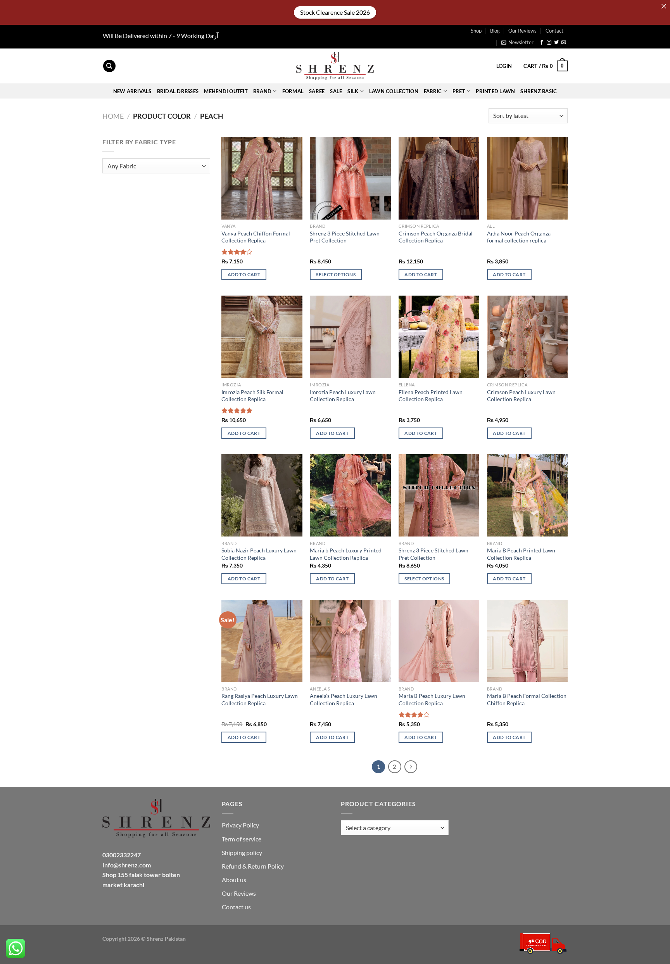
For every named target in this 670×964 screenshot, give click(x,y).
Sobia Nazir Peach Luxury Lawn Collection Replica (259, 554)
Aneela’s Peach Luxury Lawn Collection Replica (343, 699)
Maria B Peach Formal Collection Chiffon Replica (526, 699)
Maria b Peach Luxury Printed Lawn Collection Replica (346, 554)
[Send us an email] (563, 42)
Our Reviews (522, 31)
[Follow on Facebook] (541, 42)
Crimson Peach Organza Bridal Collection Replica (436, 237)
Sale (336, 91)
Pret (458, 91)
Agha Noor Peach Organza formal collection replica (519, 237)
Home (113, 116)
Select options (336, 274)
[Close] (664, 6)
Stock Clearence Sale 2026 (335, 12)
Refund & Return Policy (253, 866)
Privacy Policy (240, 825)
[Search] (109, 66)
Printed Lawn (495, 91)
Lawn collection (393, 91)
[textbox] (154, 166)
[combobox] (156, 165)
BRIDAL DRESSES (178, 91)
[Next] (411, 767)
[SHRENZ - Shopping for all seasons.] (335, 66)
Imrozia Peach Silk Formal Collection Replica (252, 396)
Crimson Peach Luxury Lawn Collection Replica (521, 396)
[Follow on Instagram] (549, 42)
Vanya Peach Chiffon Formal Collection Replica (255, 237)
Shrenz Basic (538, 91)
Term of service (241, 839)
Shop (476, 31)
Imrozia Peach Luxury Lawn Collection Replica (343, 396)
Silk (352, 91)
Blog (495, 31)
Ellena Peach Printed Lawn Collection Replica (431, 396)
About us (234, 879)
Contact (554, 31)
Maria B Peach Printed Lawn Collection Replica (521, 554)
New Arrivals (132, 91)
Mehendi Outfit (226, 91)
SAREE (317, 91)
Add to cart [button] (244, 274)
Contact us (236, 906)
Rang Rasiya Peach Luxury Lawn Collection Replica (259, 699)
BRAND (262, 91)
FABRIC (433, 91)
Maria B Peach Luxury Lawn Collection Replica (432, 699)
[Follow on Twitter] (556, 42)
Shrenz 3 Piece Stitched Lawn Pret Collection (345, 237)
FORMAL (293, 91)
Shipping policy (242, 852)
